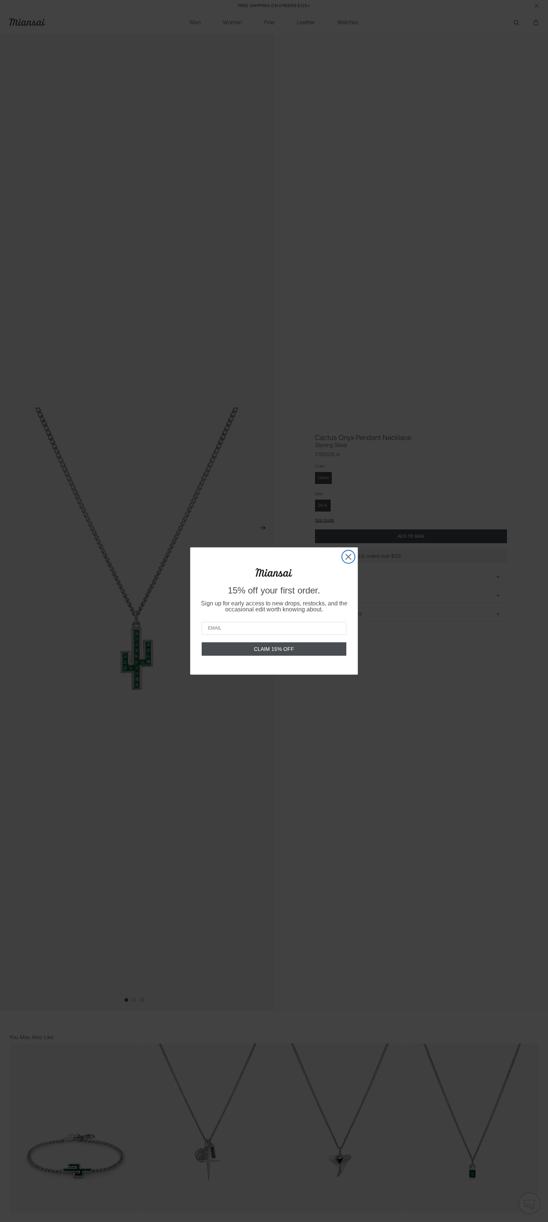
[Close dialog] (348, 556)
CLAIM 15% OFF (274, 649)
